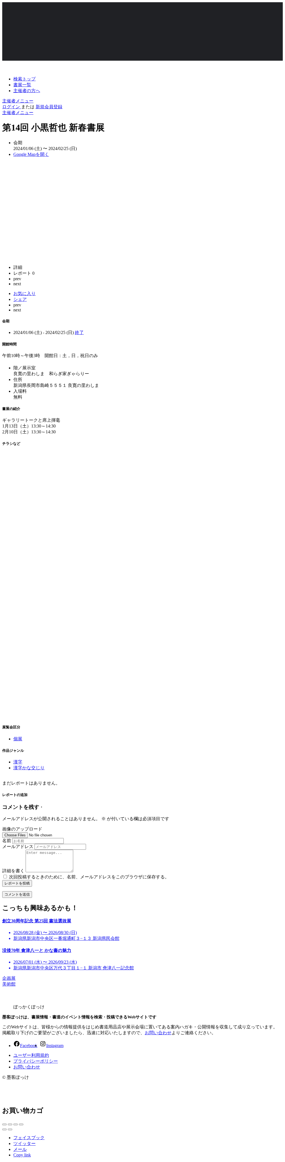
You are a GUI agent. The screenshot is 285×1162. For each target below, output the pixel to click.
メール (20, 1149)
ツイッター (24, 1143)
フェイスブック (29, 1137)
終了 (79, 332)
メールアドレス (17, 846)
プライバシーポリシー (35, 1061)
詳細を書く (13, 870)
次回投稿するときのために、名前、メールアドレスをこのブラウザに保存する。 (89, 876)
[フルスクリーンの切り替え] (15, 1124)
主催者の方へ (26, 90)
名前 (6, 840)
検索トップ (24, 79)
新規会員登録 (49, 106)
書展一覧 (22, 84)
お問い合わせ (158, 1032)
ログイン (11, 106)
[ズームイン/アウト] (21, 1124)
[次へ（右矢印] (10, 1129)
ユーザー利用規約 (31, 1055)
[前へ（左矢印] (4, 1129)
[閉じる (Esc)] (4, 1124)
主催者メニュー (17, 101)
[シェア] (10, 1124)
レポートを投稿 (17, 883)
